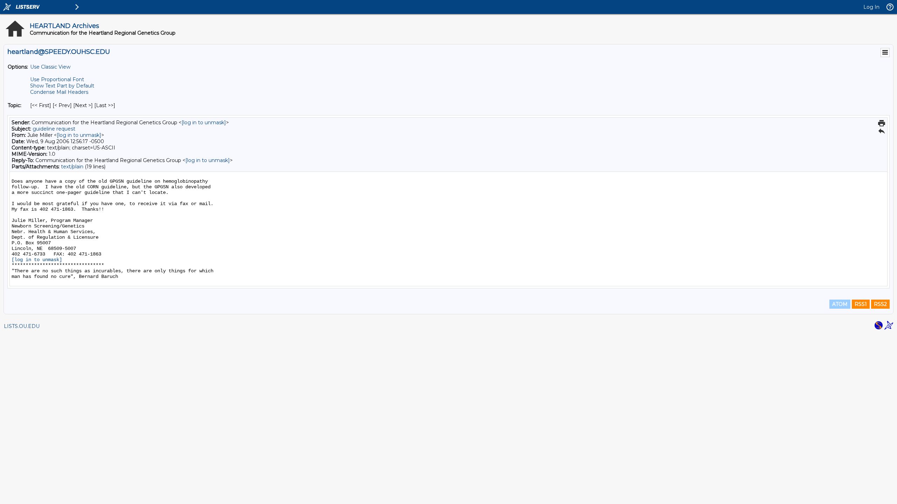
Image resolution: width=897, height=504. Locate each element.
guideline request (54, 129)
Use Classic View (50, 67)
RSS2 (880, 304)
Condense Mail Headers (59, 92)
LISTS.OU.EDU (22, 326)
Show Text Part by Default (62, 86)
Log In (871, 7)
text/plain (72, 166)
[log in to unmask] (204, 122)
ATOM (840, 304)
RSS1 (861, 304)
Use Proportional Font (57, 79)
